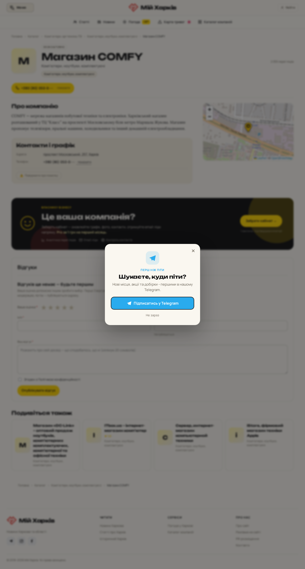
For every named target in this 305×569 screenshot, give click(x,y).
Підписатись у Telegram (156, 303)
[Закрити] (193, 251)
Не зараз (152, 315)
